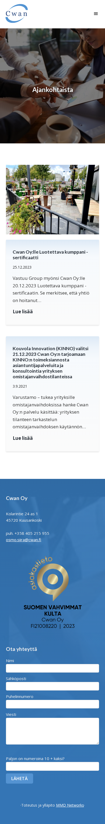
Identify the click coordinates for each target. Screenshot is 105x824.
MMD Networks (70, 805)
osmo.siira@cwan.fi (23, 539)
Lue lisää (23, 311)
